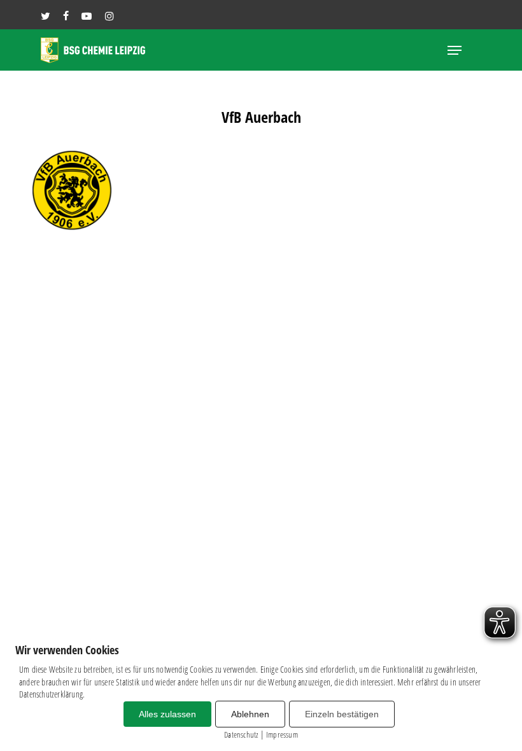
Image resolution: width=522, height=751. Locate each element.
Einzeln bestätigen (342, 714)
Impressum (282, 734)
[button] (455, 50)
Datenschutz (241, 734)
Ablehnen (250, 714)
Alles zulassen (167, 714)
